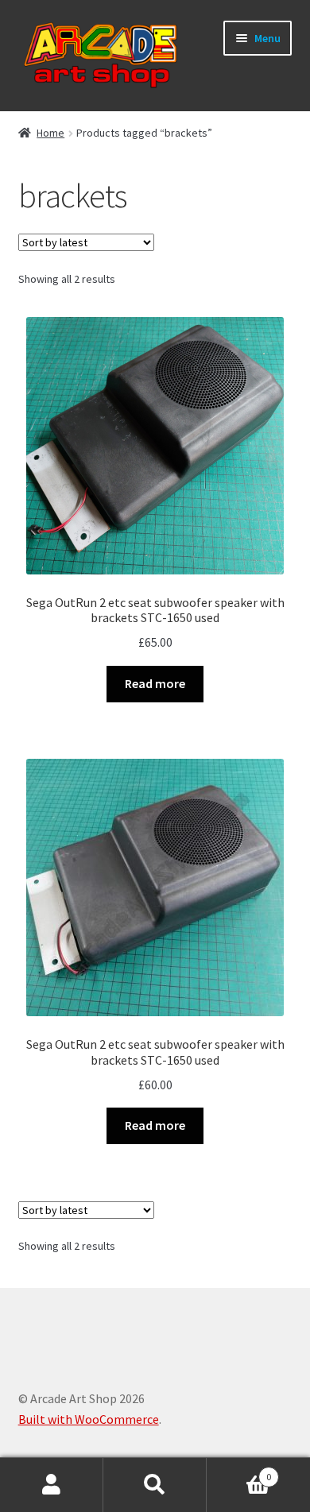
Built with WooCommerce (88, 1419)
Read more (155, 683)
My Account (51, 1485)
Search (155, 1485)
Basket (239, 1471)
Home (50, 133)
